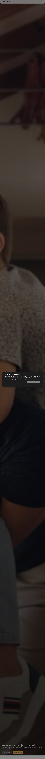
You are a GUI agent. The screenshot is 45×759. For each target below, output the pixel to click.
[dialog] (22, 379)
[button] (9, 385)
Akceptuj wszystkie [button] (33, 381)
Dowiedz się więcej (24, 379)
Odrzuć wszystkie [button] (20, 381)
